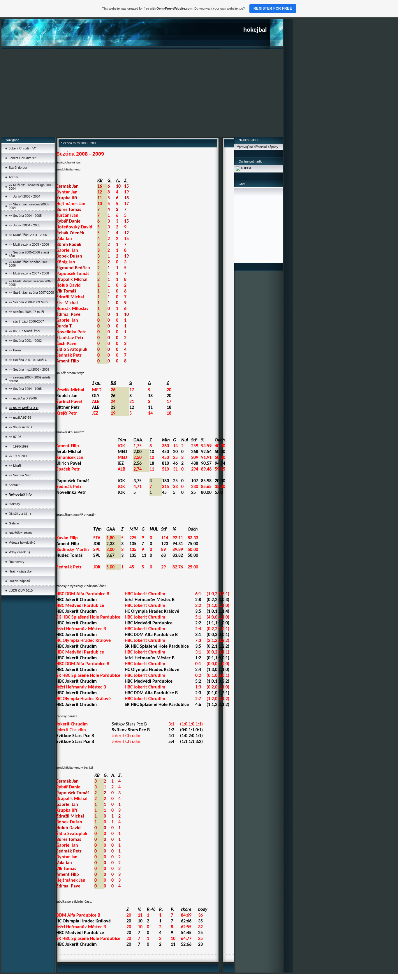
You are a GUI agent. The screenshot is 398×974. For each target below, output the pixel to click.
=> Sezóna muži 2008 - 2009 (29, 369)
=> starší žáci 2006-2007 (26, 321)
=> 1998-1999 (18, 446)
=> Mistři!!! (16, 465)
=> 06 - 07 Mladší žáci (24, 331)
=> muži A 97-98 (20, 417)
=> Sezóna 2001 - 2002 (25, 340)
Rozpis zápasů (19, 581)
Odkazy (14, 504)
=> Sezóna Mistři (20, 475)
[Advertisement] (142, 93)
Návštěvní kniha (20, 533)
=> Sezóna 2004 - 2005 (25, 215)
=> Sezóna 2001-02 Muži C (28, 360)
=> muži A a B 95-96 (23, 398)
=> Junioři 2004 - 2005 (24, 225)
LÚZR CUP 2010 (21, 590)
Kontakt (14, 485)
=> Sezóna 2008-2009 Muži (28, 302)
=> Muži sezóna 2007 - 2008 (29, 273)
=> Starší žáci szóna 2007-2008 (31, 292)
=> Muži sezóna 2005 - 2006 (29, 244)
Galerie (14, 523)
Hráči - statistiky (20, 571)
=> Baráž (15, 350)
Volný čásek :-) (19, 552)
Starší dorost (18, 167)
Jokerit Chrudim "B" (22, 158)
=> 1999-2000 (18, 456)
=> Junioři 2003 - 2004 (24, 196)
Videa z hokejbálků (22, 542)
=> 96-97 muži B (20, 427)
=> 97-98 (15, 436)
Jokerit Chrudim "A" (22, 148)
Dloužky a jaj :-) (20, 513)
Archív (13, 177)
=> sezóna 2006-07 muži (26, 311)
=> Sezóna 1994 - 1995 (25, 388)
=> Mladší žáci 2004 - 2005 (28, 235)
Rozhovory (16, 561)
